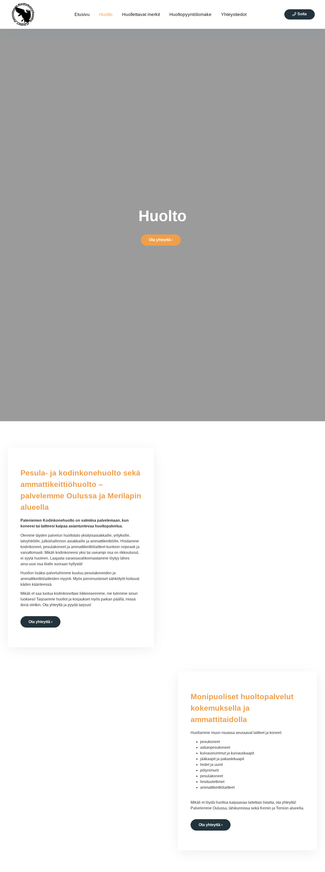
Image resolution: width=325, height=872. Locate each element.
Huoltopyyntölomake (190, 14)
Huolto (106, 14)
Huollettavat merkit (141, 14)
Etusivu (82, 14)
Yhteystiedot (233, 14)
